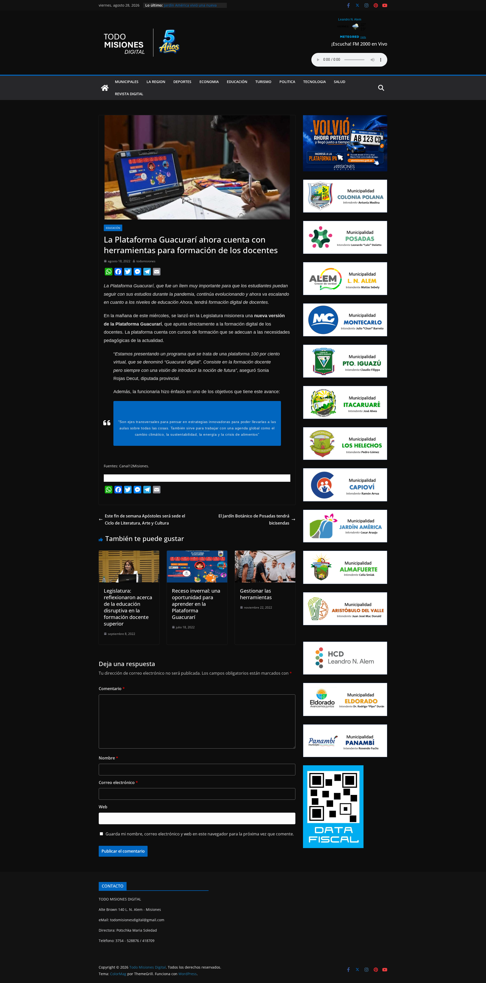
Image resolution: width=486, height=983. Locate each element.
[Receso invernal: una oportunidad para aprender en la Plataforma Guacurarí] (197, 554)
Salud (339, 81)
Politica (287, 81)
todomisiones (145, 261)
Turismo (263, 81)
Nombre (108, 758)
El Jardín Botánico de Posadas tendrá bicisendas (253, 519)
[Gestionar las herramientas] (265, 554)
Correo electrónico (118, 782)
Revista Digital (129, 93)
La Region (156, 81)
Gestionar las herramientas (256, 594)
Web (103, 807)
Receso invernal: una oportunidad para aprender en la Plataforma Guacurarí (196, 603)
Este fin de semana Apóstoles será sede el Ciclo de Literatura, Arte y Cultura (145, 519)
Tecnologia (314, 81)
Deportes (182, 81)
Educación (237, 81)
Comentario (112, 688)
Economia (209, 81)
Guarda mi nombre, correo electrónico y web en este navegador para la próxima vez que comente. (200, 834)
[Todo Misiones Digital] (105, 88)
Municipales (126, 81)
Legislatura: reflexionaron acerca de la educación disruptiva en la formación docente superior (128, 607)
